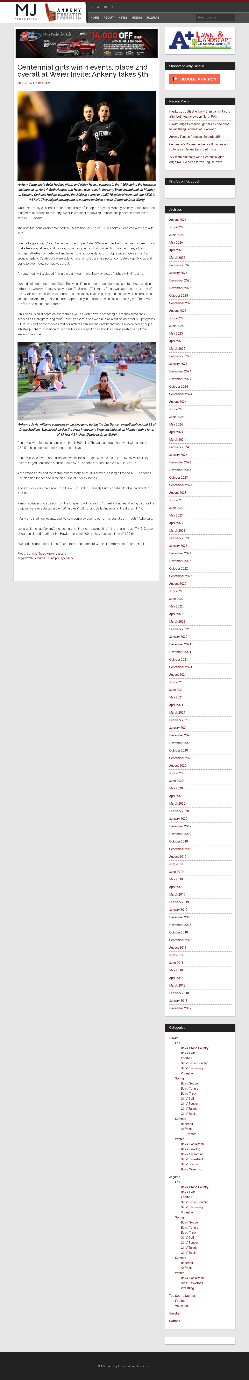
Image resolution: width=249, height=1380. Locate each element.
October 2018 (178, 932)
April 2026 (176, 250)
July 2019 (176, 864)
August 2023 (178, 493)
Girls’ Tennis (189, 1109)
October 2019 (178, 841)
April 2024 (176, 432)
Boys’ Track (188, 1093)
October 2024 (178, 386)
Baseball (187, 1124)
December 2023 (180, 462)
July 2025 (176, 318)
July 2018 (176, 955)
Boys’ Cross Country (195, 1048)
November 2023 (180, 470)
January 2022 (178, 637)
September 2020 (180, 758)
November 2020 (180, 743)
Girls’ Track (188, 1114)
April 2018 (176, 978)
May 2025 (176, 333)
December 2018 (180, 917)
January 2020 (178, 819)
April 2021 (176, 705)
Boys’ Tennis (189, 1088)
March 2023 (177, 530)
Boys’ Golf (188, 1053)
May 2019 (176, 879)
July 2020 (176, 773)
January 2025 (178, 364)
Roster (191, 1134)
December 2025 (180, 280)
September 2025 (180, 303)
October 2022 (178, 568)
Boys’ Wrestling (191, 1169)
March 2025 (177, 348)
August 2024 (178, 402)
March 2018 (177, 985)
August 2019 (178, 856)
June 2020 (176, 781)
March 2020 (177, 803)
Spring (179, 1078)
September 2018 (180, 940)
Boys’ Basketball (192, 1144)
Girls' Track (38, 553)
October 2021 (178, 659)
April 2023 (176, 523)
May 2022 (176, 606)
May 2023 (176, 515)
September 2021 (180, 667)
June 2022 (176, 599)
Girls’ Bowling (190, 1164)
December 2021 (180, 644)
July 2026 (176, 227)
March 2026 (177, 258)
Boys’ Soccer (190, 1083)
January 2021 (178, 728)
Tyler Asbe (67, 558)
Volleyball (187, 1073)
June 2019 (176, 872)
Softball (186, 1129)
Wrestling (187, 1288)
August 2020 (178, 765)
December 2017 (180, 1008)
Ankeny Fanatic (64, 12)
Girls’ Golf (187, 1098)
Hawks (50, 553)
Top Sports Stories (182, 1296)
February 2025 (179, 356)
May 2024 (176, 424)
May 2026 (176, 242)
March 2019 (177, 894)
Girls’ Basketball (192, 1159)
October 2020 (178, 750)
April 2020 (176, 796)
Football (186, 1058)
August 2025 (178, 311)
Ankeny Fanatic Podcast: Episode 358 (195, 137)
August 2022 (178, 584)
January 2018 (178, 1000)
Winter (179, 1139)
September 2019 (180, 849)
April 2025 (176, 341)
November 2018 (180, 925)
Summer (180, 1119)
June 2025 (176, 326)
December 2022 (180, 553)
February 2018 (179, 993)
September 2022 (180, 576)
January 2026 (178, 273)
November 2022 (180, 561)
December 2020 (180, 735)
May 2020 (176, 788)
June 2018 (176, 963)
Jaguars (61, 553)
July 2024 (176, 409)
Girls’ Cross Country (194, 1063)
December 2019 (180, 826)
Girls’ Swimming (192, 1068)
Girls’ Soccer (189, 1104)
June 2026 (176, 235)
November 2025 (180, 288)
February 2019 (179, 902)
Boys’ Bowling (190, 1149)
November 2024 (180, 379)
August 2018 (178, 947)
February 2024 (179, 447)
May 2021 (176, 697)
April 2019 (176, 887)
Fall (177, 1043)
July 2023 (176, 500)
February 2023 (179, 538)
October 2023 (178, 477)
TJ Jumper (52, 558)
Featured (39, 558)
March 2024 (177, 439)
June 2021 (176, 690)
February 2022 (179, 629)
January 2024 (178, 455)
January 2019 (178, 910)
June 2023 (176, 508)
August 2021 (178, 674)
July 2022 (176, 591)
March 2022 (177, 621)
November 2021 (180, 652)
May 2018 (176, 970)
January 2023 (178, 546)
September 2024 (180, 394)
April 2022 (176, 614)
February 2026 (179, 265)
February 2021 (179, 720)
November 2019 (180, 834)
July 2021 (176, 682)
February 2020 (179, 811)
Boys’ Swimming (192, 1154)
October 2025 (178, 295)
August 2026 (178, 220)
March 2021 (177, 712)
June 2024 (176, 417)
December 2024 (180, 371)
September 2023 (180, 485)
